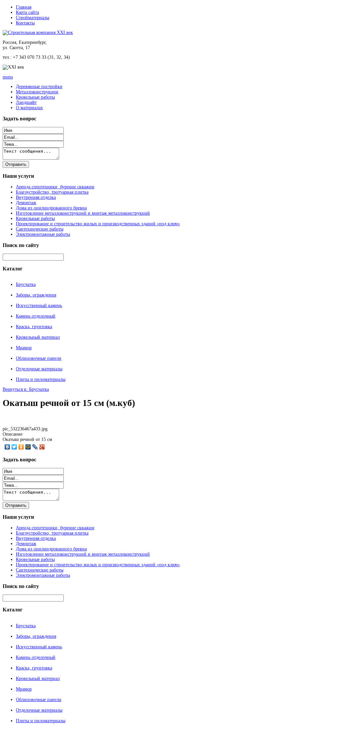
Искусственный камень (39, 305)
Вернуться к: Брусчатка (26, 389)
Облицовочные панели (38, 358)
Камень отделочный (35, 316)
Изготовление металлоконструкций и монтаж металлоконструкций (83, 213)
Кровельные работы (35, 97)
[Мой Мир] (28, 447)
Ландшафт (26, 102)
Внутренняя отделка (36, 197)
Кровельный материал (38, 337)
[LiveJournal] (35, 447)
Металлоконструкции (37, 91)
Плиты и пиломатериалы (40, 379)
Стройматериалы (32, 17)
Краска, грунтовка (34, 326)
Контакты (25, 22)
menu (8, 77)
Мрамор (24, 347)
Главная (23, 7)
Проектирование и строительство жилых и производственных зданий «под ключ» (98, 223)
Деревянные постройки (39, 86)
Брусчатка (26, 284)
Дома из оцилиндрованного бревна (51, 207)
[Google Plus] (42, 447)
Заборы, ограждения (36, 295)
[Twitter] (14, 447)
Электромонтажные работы (43, 234)
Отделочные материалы (39, 368)
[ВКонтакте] (7, 447)
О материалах (29, 107)
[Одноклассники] (21, 447)
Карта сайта (27, 12)
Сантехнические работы (39, 229)
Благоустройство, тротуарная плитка (52, 192)
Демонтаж (26, 202)
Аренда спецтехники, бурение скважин (55, 186)
